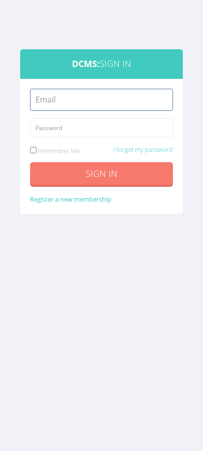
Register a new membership (70, 199)
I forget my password (143, 149)
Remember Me (104, 150)
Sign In (101, 173)
